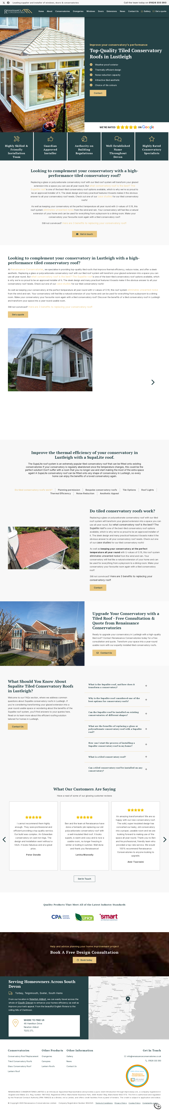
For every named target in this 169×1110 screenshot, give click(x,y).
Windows (90, 11)
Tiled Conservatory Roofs (20, 1061)
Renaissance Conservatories (27, 269)
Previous (16, 382)
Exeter (43, 993)
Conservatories (62, 11)
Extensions (112, 11)
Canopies (46, 1061)
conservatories (34, 467)
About (49, 11)
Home (41, 11)
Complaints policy (150, 1103)
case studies (105, 196)
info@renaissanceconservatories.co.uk (144, 1056)
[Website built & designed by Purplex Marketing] (157, 1106)
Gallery (147, 11)
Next (152, 382)
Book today (86, 960)
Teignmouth (31, 993)
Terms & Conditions (104, 1103)
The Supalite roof (82, 276)
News (122, 11)
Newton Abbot (37, 999)
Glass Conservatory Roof (19, 1066)
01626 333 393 (157, 2)
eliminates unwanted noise (58, 209)
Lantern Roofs (48, 1066)
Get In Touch (84, 878)
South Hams (56, 993)
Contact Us (133, 11)
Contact (98, 93)
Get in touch (86, 234)
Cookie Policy (134, 1103)
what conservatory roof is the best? (109, 185)
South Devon (25, 1002)
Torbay (19, 993)
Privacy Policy (121, 1103)
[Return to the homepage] (18, 11)
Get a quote (160, 11)
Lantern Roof (14, 1071)
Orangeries (78, 11)
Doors (101, 11)
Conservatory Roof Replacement (23, 1056)
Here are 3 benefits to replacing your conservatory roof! (94, 223)
